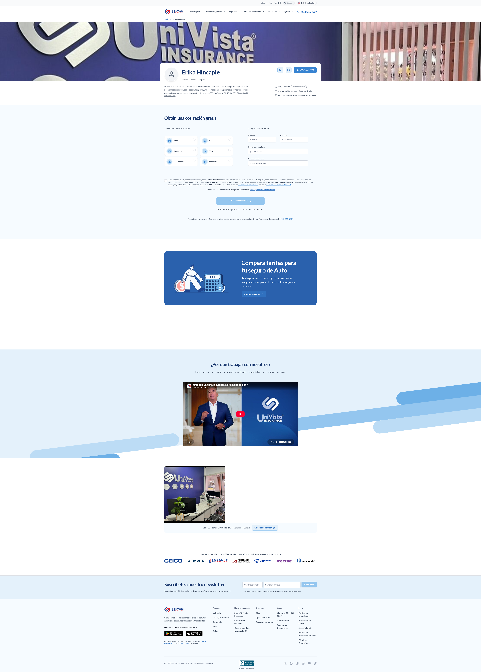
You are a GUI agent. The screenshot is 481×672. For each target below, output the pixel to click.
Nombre (251, 135)
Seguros (216, 608)
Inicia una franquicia (269, 3)
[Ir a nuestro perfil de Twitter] (285, 663)
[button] (299, 86)
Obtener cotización (238, 200)
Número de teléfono (256, 147)
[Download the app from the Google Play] (173, 633)
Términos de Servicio (184, 643)
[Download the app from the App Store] (194, 633)
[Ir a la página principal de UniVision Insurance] (174, 11)
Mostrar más (169, 95)
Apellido (283, 135)
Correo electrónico (256, 159)
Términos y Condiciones (248, 185)
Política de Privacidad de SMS (278, 185)
